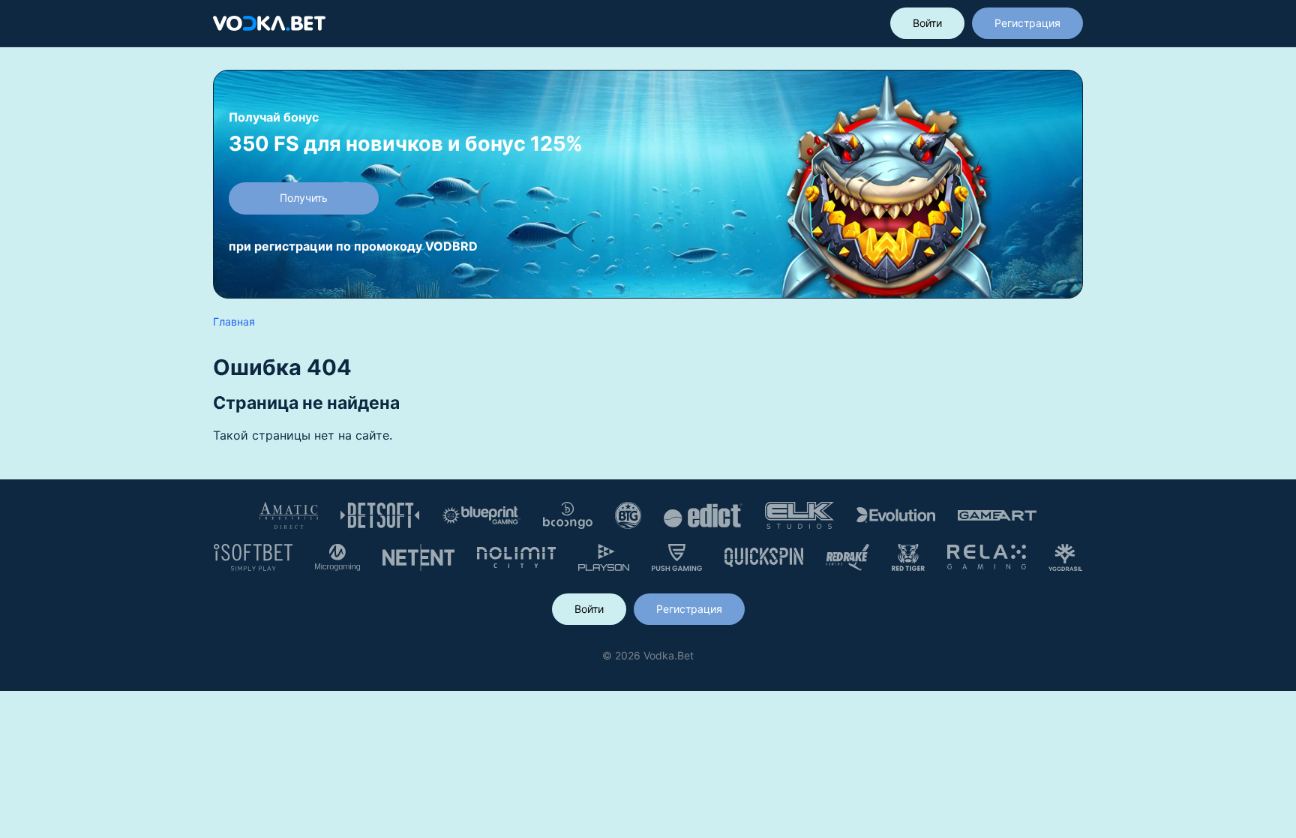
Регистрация (1027, 23)
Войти (927, 23)
